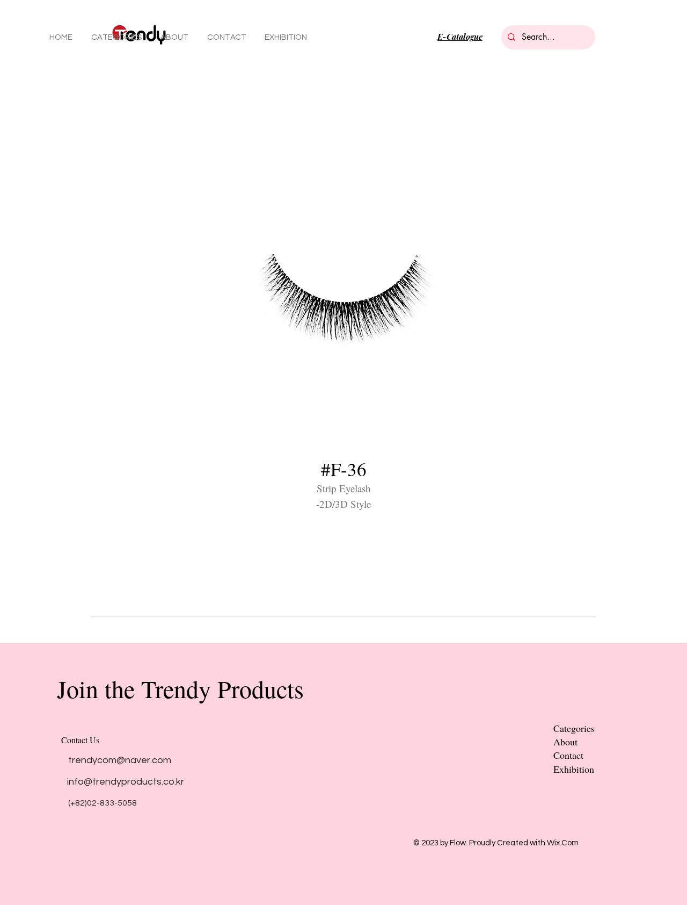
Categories (574, 728)
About (565, 741)
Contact (568, 755)
